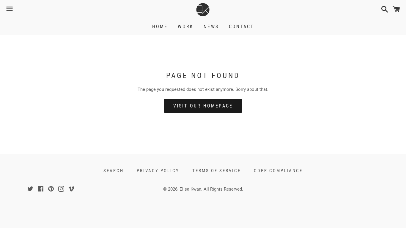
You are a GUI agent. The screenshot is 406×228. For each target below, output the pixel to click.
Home (160, 26)
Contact (241, 26)
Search (113, 170)
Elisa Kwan (190, 189)
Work (185, 26)
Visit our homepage (203, 106)
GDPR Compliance (278, 170)
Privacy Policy (158, 170)
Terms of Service (216, 170)
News (211, 26)
